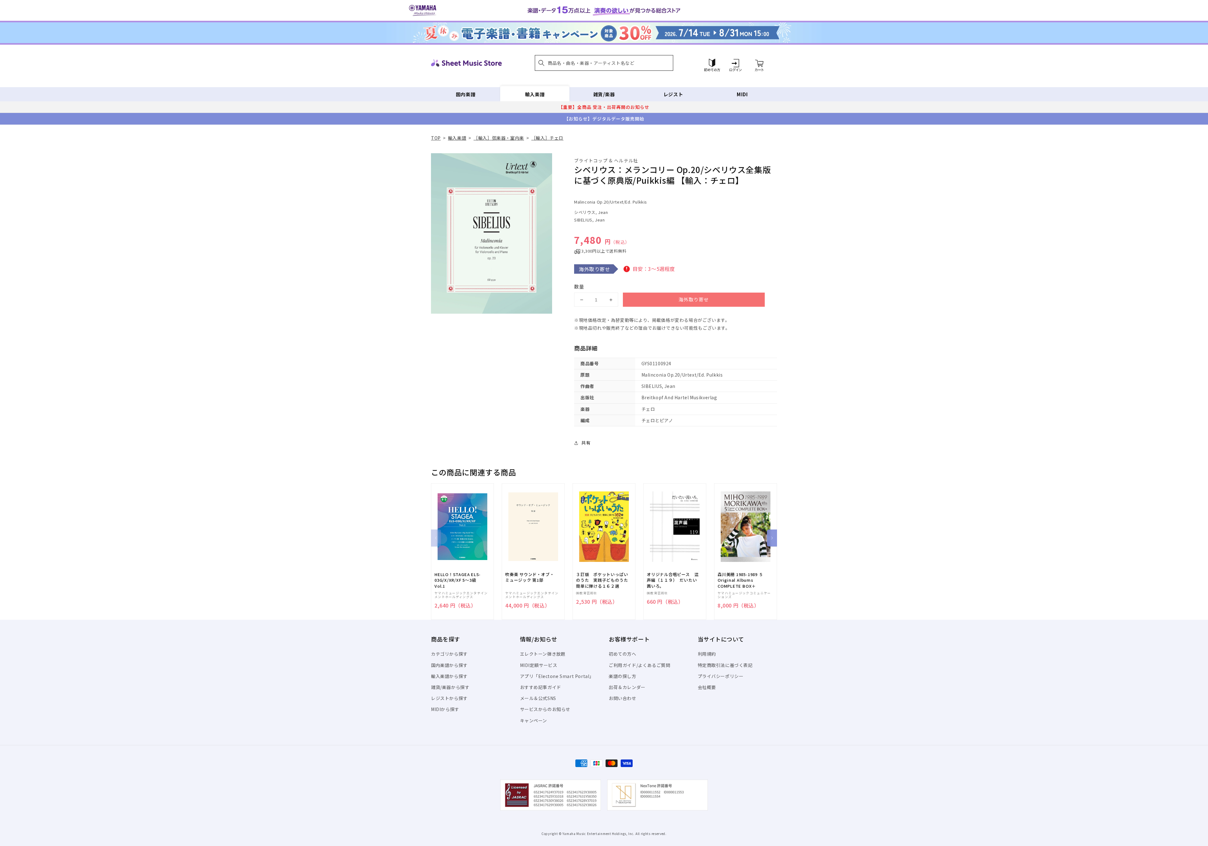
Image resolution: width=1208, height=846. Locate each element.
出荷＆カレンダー (627, 687)
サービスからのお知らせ (545, 709)
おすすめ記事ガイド (540, 687)
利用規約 (707, 654)
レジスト (673, 94)
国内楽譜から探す (449, 665)
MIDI (742, 94)
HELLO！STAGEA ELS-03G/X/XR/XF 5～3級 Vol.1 (457, 580)
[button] (604, 63)
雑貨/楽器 (604, 94)
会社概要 (707, 687)
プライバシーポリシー (721, 676)
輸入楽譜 (535, 94)
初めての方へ (622, 654)
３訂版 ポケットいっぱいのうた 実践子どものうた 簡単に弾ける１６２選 (604, 580)
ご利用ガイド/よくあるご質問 (639, 665)
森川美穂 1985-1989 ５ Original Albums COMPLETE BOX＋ (740, 580)
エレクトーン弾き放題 (543, 654)
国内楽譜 (465, 94)
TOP (436, 138)
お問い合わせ (622, 698)
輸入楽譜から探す (449, 676)
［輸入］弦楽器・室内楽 (498, 138)
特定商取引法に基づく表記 (725, 665)
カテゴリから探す (449, 654)
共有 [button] (585, 443)
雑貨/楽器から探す (450, 687)
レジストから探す (449, 698)
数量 (579, 286)
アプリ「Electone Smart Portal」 (557, 676)
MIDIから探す (445, 709)
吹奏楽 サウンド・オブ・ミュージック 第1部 (529, 577)
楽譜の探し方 (622, 676)
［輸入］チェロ (547, 138)
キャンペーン (533, 720)
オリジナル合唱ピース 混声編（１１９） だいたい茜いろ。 (672, 580)
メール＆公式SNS (538, 698)
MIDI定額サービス (538, 665)
